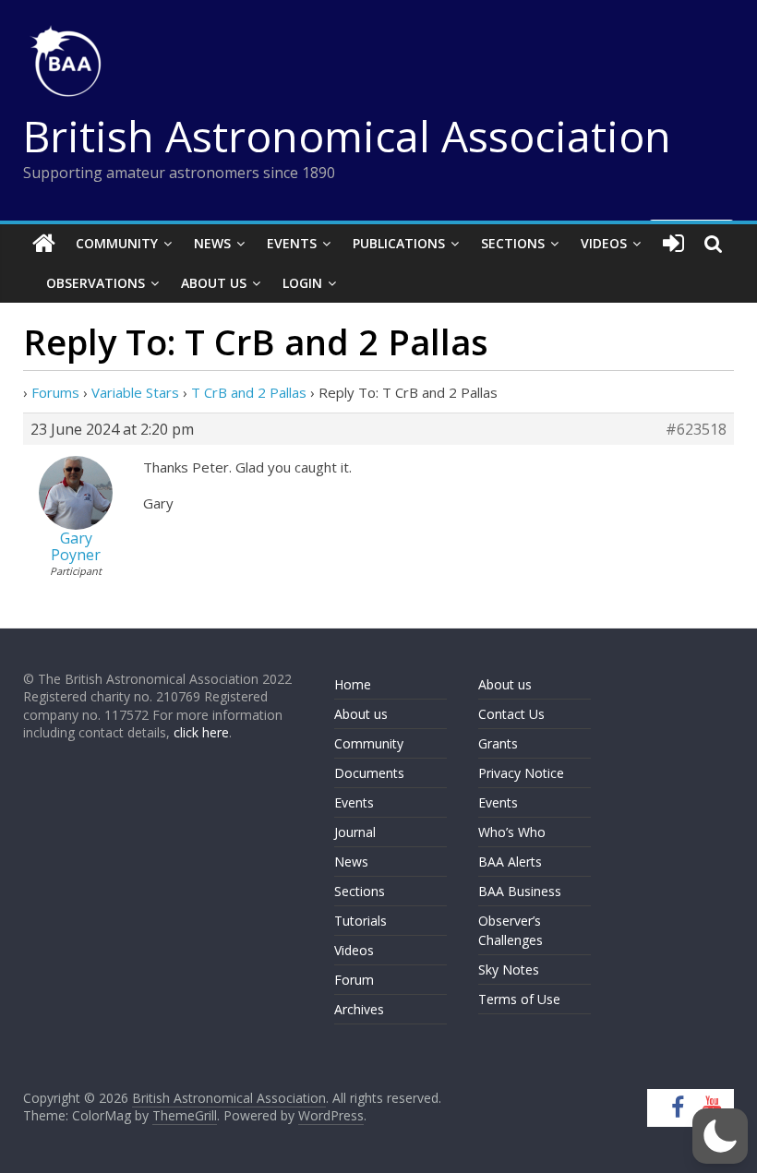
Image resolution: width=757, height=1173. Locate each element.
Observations (95, 283)
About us (361, 714)
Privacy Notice (521, 773)
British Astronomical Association (347, 135)
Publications (399, 243)
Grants (498, 743)
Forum (354, 979)
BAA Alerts (510, 861)
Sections (513, 243)
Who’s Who (512, 832)
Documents (369, 773)
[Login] (673, 243)
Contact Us (511, 714)
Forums (55, 392)
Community (117, 243)
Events (292, 243)
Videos (604, 243)
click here (201, 732)
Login (302, 283)
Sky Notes (508, 969)
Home (352, 684)
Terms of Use (519, 999)
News (212, 243)
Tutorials (360, 920)
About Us (213, 283)
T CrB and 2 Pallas (248, 392)
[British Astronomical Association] (44, 243)
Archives (359, 1009)
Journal (355, 832)
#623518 (696, 429)
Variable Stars (135, 392)
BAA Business (519, 891)
